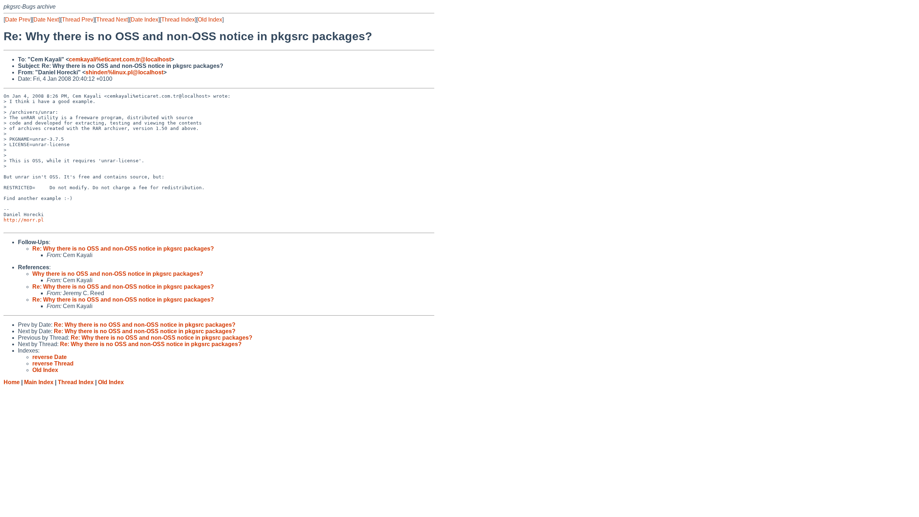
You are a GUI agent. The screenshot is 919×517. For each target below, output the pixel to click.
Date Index (144, 20)
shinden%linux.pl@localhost (124, 72)
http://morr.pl (24, 220)
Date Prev (18, 20)
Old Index (210, 20)
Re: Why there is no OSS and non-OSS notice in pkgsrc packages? (123, 249)
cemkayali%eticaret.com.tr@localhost (120, 59)
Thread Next (112, 20)
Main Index (38, 382)
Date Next (46, 20)
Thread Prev (77, 20)
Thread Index (178, 20)
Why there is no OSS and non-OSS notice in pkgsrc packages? (117, 274)
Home (12, 382)
